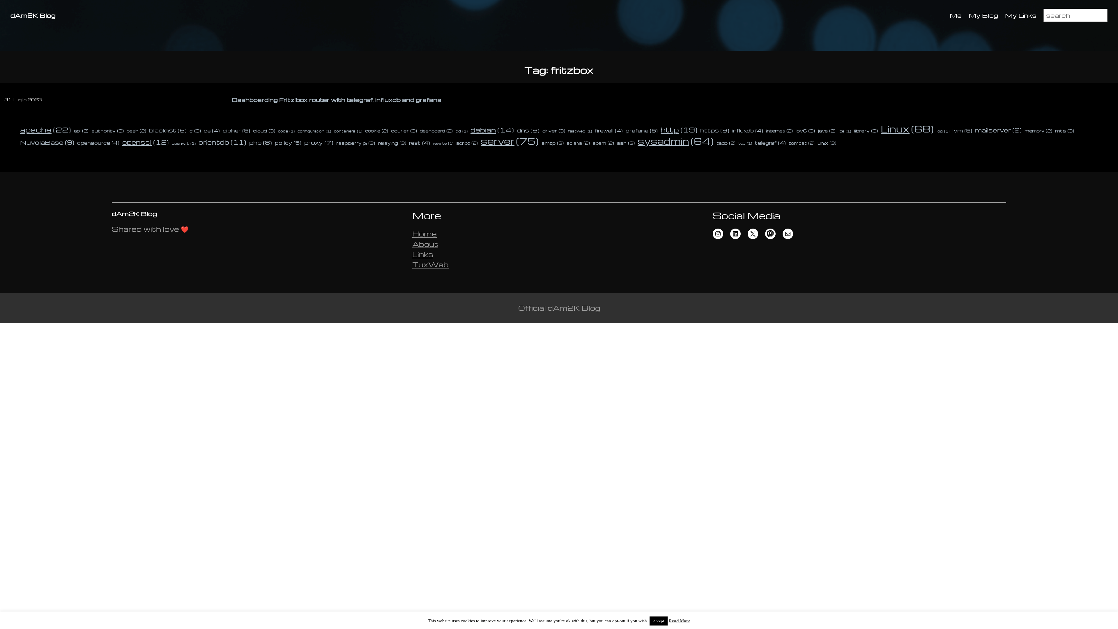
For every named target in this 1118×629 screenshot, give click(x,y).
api (81, 130)
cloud (264, 131)
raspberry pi (355, 143)
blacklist (168, 130)
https (714, 130)
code (286, 131)
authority (107, 131)
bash (136, 130)
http (679, 129)
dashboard (436, 130)
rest (419, 142)
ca (212, 130)
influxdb (747, 130)
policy (288, 142)
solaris (578, 143)
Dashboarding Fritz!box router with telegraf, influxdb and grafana (336, 100)
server (510, 141)
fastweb (580, 131)
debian (492, 130)
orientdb (222, 142)
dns (528, 130)
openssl (145, 142)
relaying (392, 143)
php (260, 142)
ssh (626, 143)
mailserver (998, 130)
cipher (236, 130)
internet (779, 130)
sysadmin (676, 141)
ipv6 (805, 131)
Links (422, 254)
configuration (314, 131)
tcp (745, 143)
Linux (907, 129)
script (467, 143)
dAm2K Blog (33, 15)
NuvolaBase (47, 142)
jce (844, 131)
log (943, 131)
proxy (318, 142)
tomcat (802, 143)
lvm (962, 130)
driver (553, 131)
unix (827, 143)
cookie (376, 130)
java (827, 130)
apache (45, 129)
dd (462, 131)
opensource (98, 142)
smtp (553, 143)
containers (348, 131)
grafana (642, 130)
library (866, 131)
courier (404, 131)
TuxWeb (430, 264)
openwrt (184, 143)
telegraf (770, 142)
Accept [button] (658, 621)
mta (1064, 131)
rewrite (443, 143)
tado (726, 143)
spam (603, 143)
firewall (609, 130)
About (425, 244)
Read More (679, 621)
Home (424, 233)
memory (1038, 130)
